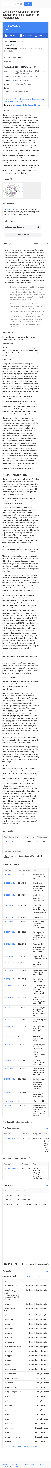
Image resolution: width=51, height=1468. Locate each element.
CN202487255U (9, 883)
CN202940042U (9, 979)
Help (17, 1466)
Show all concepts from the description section (21, 1446)
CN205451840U (9, 875)
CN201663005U (9, 895)
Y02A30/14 (10, 209)
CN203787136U (9, 932)
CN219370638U (9, 1026)
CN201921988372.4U (11, 1138)
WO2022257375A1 (11, 841)
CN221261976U (9, 1060)
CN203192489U (9, 1101)
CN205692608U (9, 971)
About (5, 1464)
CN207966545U (9, 1008)
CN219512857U (9, 1045)
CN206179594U (9, 1036)
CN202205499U (9, 997)
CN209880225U (9, 922)
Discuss (37, 105)
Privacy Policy (7, 1466)
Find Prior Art (27, 35)
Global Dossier (28, 105)
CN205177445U (9, 917)
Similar (39, 35)
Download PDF (12, 35)
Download (32, 1277)
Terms (42, 1464)
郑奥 (12, 45)
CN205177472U (9, 962)
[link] (21, 212)
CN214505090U (9, 1079)
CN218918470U (9, 1093)
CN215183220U (9, 1069)
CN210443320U (9, 956)
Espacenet (18, 105)
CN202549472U (9, 1020)
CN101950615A (9, 985)
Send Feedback (16, 1464)
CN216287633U (9, 944)
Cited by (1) (12, 99)
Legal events (21, 99)
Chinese (20, 41)
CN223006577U (9, 1106)
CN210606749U (9, 905)
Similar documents (33, 99)
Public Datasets (30, 1464)
